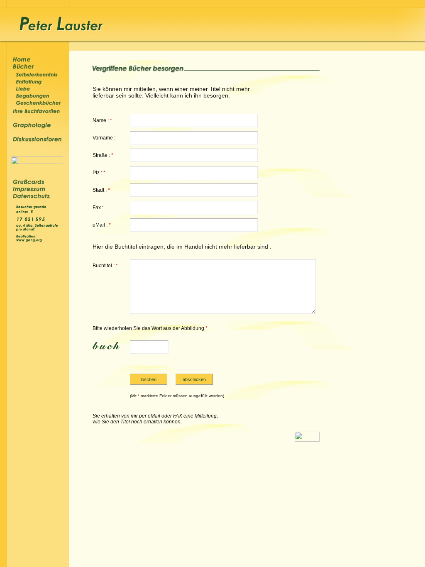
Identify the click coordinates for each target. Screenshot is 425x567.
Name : (102, 120)
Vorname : (104, 138)
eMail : (102, 225)
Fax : (98, 207)
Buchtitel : (105, 266)
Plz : (99, 173)
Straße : (103, 155)
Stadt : (101, 190)
